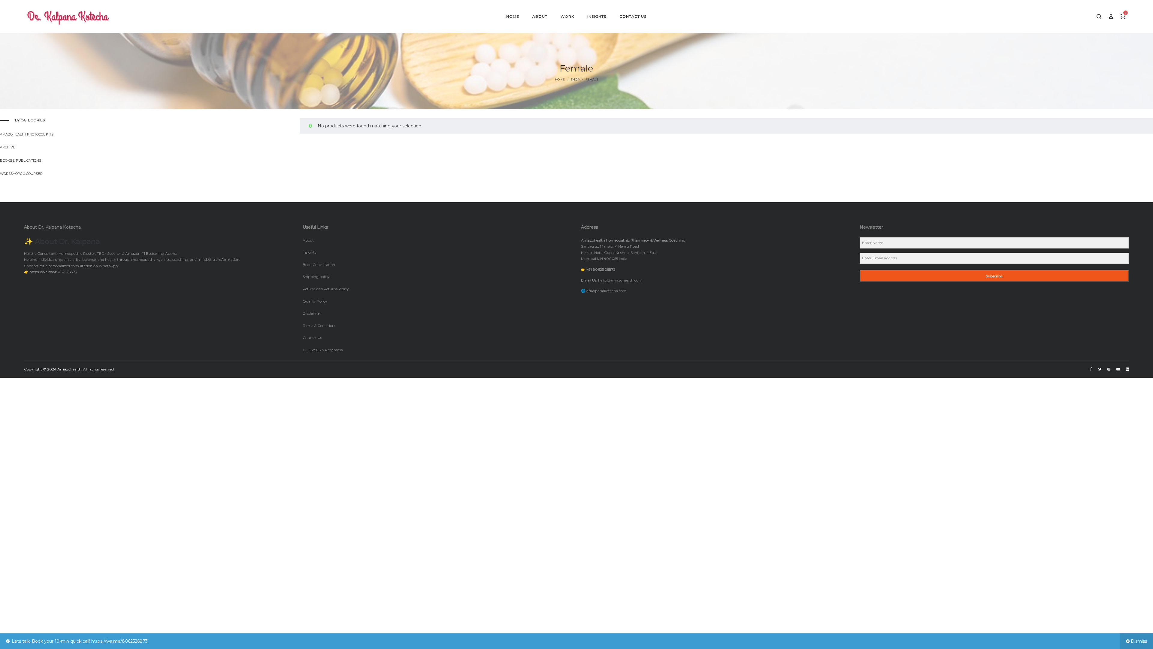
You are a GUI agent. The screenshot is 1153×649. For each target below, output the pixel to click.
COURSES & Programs (323, 350)
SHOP (575, 79)
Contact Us (312, 337)
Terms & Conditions (319, 325)
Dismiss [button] (1139, 641)
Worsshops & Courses (21, 174)
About (308, 240)
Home (560, 79)
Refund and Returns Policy (326, 289)
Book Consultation (319, 264)
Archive (7, 147)
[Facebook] (1091, 369)
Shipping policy (316, 276)
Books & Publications (20, 160)
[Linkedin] (1127, 369)
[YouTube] (1118, 369)
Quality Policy (315, 301)
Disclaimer (312, 313)
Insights (309, 252)
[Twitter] (1099, 369)
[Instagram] (1108, 369)
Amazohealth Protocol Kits (26, 134)
